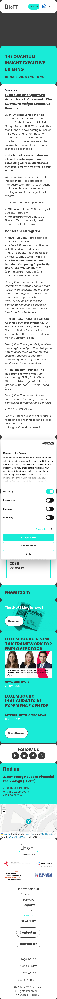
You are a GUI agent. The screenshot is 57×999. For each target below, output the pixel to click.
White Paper (22, 681)
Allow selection (28, 545)
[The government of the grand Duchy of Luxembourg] (17, 862)
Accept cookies (28, 537)
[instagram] (42, 755)
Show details (42, 529)
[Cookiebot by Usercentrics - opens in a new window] (42, 443)
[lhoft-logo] (11, 5)
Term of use (28, 973)
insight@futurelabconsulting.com (28, 427)
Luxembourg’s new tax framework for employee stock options (28, 646)
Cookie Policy (28, 966)
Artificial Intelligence (21, 715)
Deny (28, 554)
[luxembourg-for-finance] (43, 871)
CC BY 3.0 (46, 833)
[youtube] (24, 755)
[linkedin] (15, 755)
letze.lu (35, 994)
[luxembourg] (43, 859)
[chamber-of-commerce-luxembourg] (13, 871)
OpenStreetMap (17, 837)
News (8, 681)
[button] (28, 821)
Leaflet (7, 833)
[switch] (50, 500)
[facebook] (33, 755)
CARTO (29, 833)
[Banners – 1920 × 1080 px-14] (28, 652)
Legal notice (28, 959)
